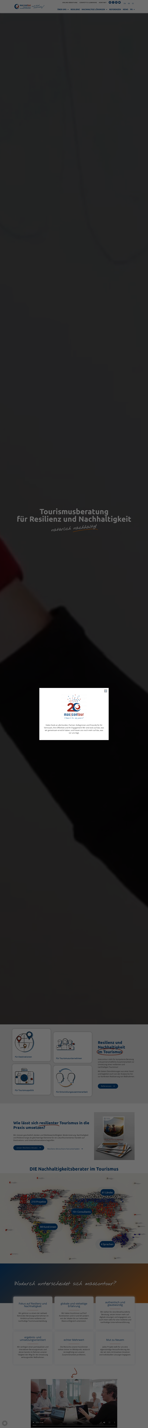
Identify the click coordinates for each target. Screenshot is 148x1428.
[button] (5, 1423)
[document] (74, 714)
